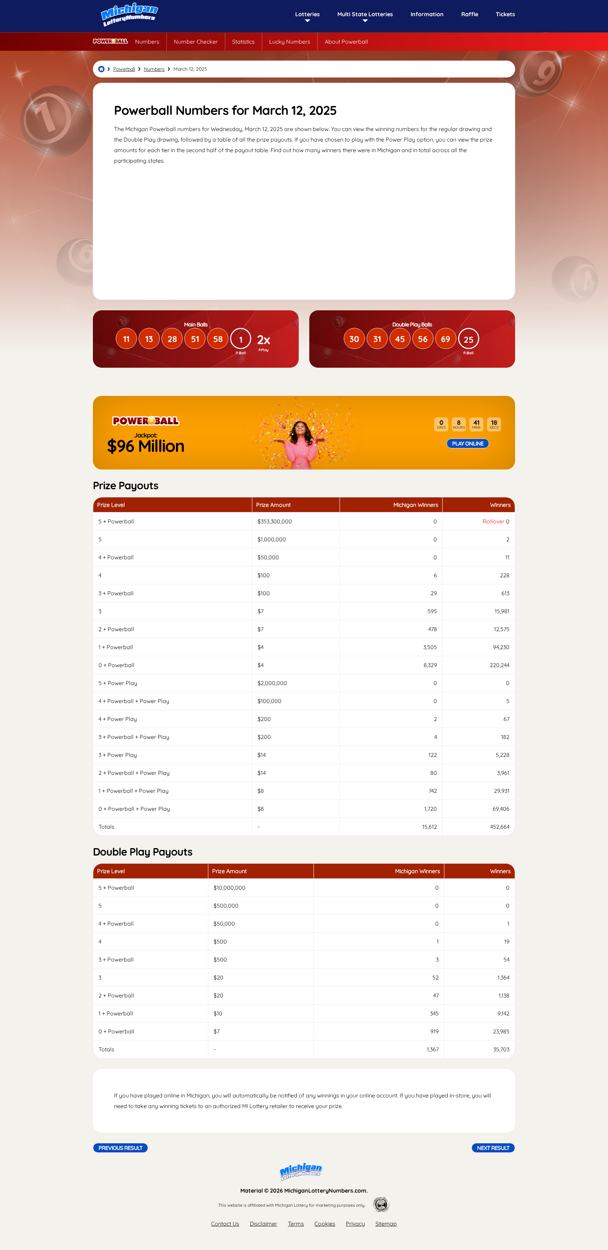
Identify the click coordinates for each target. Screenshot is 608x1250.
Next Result (493, 1147)
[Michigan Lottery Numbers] (101, 69)
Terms (296, 1223)
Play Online (467, 443)
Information (427, 14)
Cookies (325, 1223)
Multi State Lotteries (365, 14)
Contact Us (225, 1223)
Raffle (469, 14)
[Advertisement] (304, 225)
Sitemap (386, 1223)
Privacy (355, 1223)
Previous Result (120, 1147)
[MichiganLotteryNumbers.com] (128, 28)
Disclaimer (263, 1223)
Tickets (505, 14)
